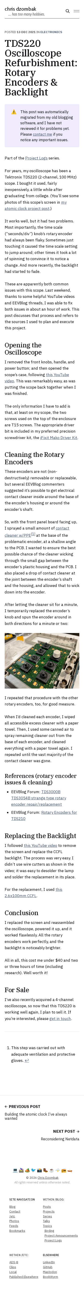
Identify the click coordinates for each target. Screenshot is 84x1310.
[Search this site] (67, 11)
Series (47, 1216)
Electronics (51, 32)
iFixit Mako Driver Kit (58, 437)
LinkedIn (49, 1262)
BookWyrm (50, 1277)
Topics (47, 1226)
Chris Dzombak (20, 8)
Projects (49, 1211)
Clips (12, 1267)
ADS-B (13, 1262)
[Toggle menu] (76, 11)
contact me (42, 134)
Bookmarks (17, 1231)
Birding (49, 1231)
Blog (12, 1207)
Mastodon (50, 1272)
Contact (14, 1211)
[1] (33, 534)
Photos (14, 1221)
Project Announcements (61, 1236)
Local (13, 1272)
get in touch (60, 1018)
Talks (46, 1221)
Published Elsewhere (23, 1277)
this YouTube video (40, 845)
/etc (12, 1216)
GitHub (47, 1267)
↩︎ (26, 1060)
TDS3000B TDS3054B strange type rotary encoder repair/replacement (38, 798)
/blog (59, 1199)
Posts (47, 1207)
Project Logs (36, 158)
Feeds (13, 1226)
